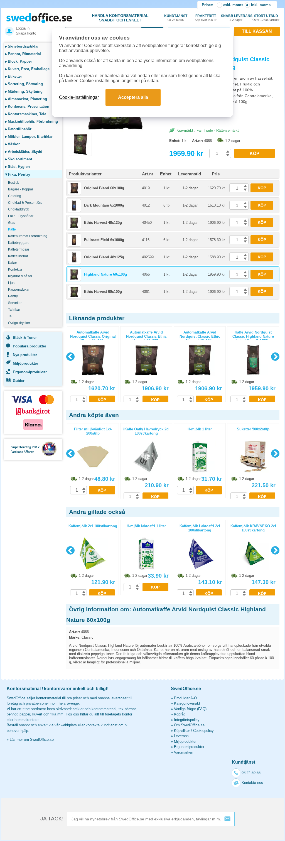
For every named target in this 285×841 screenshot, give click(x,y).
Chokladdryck (18, 209)
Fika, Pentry (17, 174)
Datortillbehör (18, 129)
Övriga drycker (19, 323)
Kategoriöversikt (187, 703)
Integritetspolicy (187, 720)
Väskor (12, 144)
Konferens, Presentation (27, 106)
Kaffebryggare (19, 243)
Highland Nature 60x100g (105, 274)
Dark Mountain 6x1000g (104, 205)
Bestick (13, 183)
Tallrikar (14, 310)
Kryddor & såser (20, 276)
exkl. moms (233, 5)
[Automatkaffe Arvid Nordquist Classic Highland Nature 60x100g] (116, 131)
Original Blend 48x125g (104, 257)
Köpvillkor (182, 731)
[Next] (275, 356)
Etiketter (13, 76)
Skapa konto (26, 33)
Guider (18, 381)
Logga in (23, 28)
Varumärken (183, 752)
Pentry (13, 296)
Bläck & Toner (25, 337)
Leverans (181, 736)
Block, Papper (18, 61)
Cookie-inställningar (79, 97)
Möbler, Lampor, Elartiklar (29, 136)
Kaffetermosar (18, 249)
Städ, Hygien (17, 167)
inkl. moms (261, 5)
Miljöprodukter (25, 363)
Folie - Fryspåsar (20, 216)
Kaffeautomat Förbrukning (27, 236)
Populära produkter (29, 346)
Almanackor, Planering (26, 99)
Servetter (15, 303)
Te (10, 316)
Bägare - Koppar (20, 189)
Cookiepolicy (203, 731)
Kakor (12, 263)
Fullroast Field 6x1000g (104, 240)
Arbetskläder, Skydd (23, 151)
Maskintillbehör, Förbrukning (31, 121)
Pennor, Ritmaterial (23, 54)
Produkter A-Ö (185, 698)
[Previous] (70, 356)
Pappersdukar (19, 289)
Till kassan (257, 31)
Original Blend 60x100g (104, 188)
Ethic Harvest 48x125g (103, 222)
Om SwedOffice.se (189, 725)
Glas (11, 223)
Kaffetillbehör (18, 256)
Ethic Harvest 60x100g (103, 292)
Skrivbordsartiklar (22, 46)
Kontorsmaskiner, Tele (25, 114)
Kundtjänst (175, 17)
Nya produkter (25, 355)
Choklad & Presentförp (25, 203)
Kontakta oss (252, 783)
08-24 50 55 (251, 773)
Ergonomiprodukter (30, 372)
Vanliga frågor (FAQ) (190, 709)
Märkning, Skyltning (24, 91)
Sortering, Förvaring (24, 84)
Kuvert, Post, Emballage (27, 69)
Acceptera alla (133, 97)
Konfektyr (15, 269)
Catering (14, 196)
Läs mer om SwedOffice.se (32, 739)
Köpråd (179, 714)
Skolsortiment (18, 159)
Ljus (11, 283)
